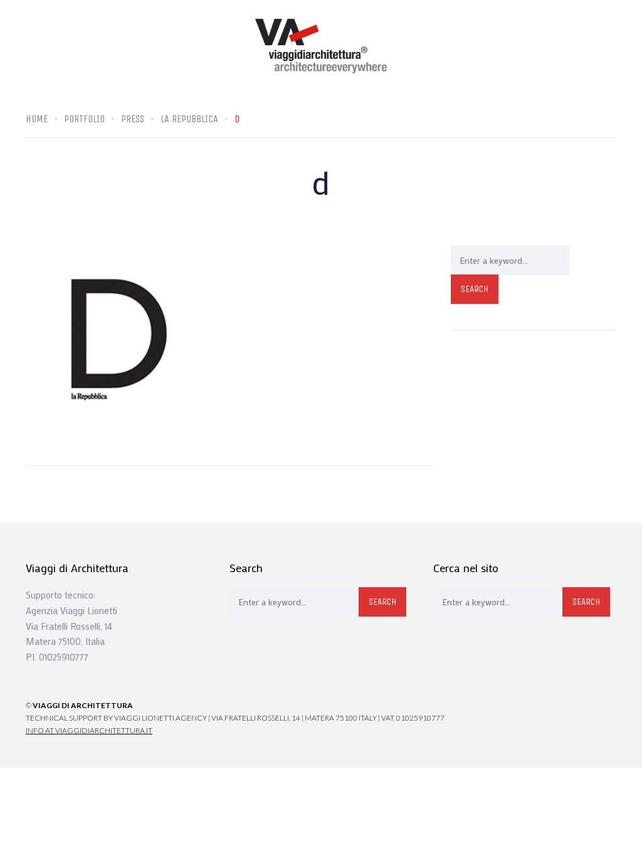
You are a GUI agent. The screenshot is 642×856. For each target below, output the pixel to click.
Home (37, 119)
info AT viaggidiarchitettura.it (89, 730)
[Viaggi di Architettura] (321, 46)
